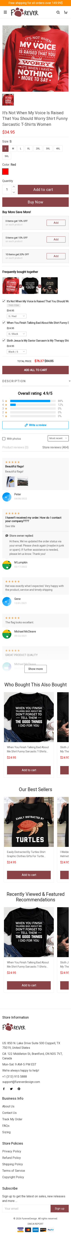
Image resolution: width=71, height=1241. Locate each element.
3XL (48, 148)
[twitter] (12, 1089)
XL (28, 148)
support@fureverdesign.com (21, 1082)
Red (13, 164)
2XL (38, 148)
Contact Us (9, 1113)
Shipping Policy (12, 1164)
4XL (58, 148)
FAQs (5, 1126)
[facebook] (5, 1089)
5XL (7, 156)
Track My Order (12, 1119)
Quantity (7, 181)
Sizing (6, 1132)
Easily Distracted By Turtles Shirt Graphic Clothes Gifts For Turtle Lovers (26, 854)
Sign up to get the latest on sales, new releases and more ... (33, 1199)
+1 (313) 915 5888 (14, 1076)
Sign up (60, 1208)
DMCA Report (35, 1224)
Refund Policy (11, 1158)
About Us (8, 1106)
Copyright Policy (13, 1177)
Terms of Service (13, 1170)
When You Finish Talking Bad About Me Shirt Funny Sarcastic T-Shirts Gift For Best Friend (28, 750)
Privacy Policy (11, 1151)
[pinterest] (20, 1089)
